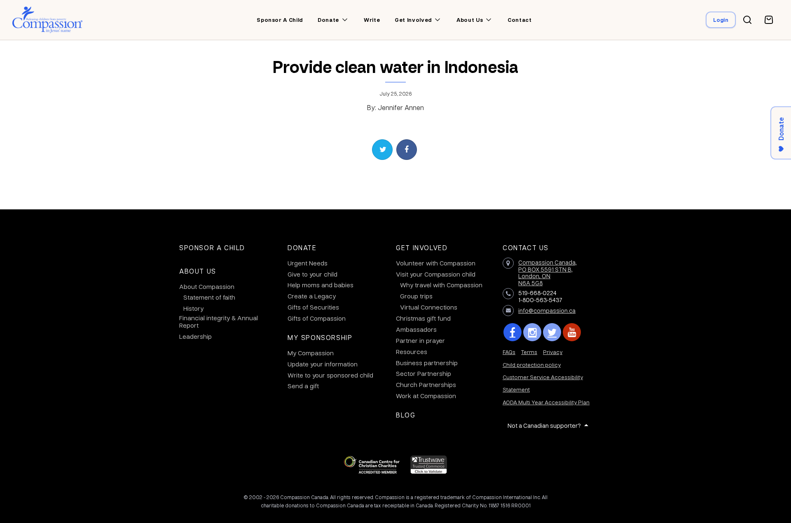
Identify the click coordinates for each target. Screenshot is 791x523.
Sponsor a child (280, 19)
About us (469, 19)
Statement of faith (209, 297)
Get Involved (421, 247)
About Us (197, 271)
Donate (328, 19)
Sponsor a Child (212, 247)
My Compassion (311, 352)
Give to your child (312, 274)
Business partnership (427, 362)
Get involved (413, 19)
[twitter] (552, 332)
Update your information (323, 364)
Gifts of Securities (313, 307)
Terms (529, 351)
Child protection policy (532, 364)
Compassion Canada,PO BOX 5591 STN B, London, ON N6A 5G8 (547, 272)
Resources (411, 351)
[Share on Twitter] (382, 149)
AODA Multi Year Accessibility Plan (546, 402)
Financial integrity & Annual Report (218, 321)
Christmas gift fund (423, 318)
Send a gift (303, 385)
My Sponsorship (320, 337)
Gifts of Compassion (317, 318)
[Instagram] (532, 332)
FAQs (509, 351)
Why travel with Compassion (441, 284)
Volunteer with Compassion (435, 263)
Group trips (416, 296)
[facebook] (512, 332)
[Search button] (747, 20)
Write (372, 19)
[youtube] (572, 332)
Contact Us (526, 247)
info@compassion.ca (547, 310)
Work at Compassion (426, 395)
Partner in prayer (420, 340)
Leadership (195, 336)
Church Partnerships (426, 384)
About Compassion (206, 286)
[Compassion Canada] (47, 20)
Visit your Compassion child (435, 274)
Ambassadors (416, 329)
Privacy (552, 351)
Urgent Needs (308, 263)
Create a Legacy (312, 296)
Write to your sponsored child (330, 375)
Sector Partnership (423, 373)
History (193, 308)
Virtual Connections (428, 307)
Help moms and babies (320, 284)
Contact (520, 19)
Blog (405, 414)
